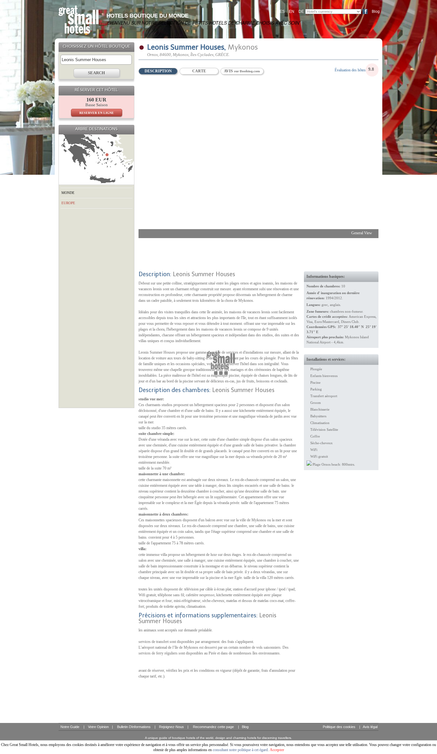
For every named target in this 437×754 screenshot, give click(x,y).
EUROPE (68, 203)
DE (301, 11)
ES (282, 11)
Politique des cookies (339, 727)
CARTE (199, 71)
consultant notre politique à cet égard (240, 750)
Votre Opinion (98, 727)
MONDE (68, 193)
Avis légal (370, 727)
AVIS (229, 71)
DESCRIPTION (158, 71)
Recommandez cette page (213, 727)
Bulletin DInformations (134, 727)
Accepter (277, 750)
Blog (376, 11)
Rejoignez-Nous (171, 727)
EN (291, 11)
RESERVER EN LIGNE (96, 113)
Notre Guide (69, 727)
